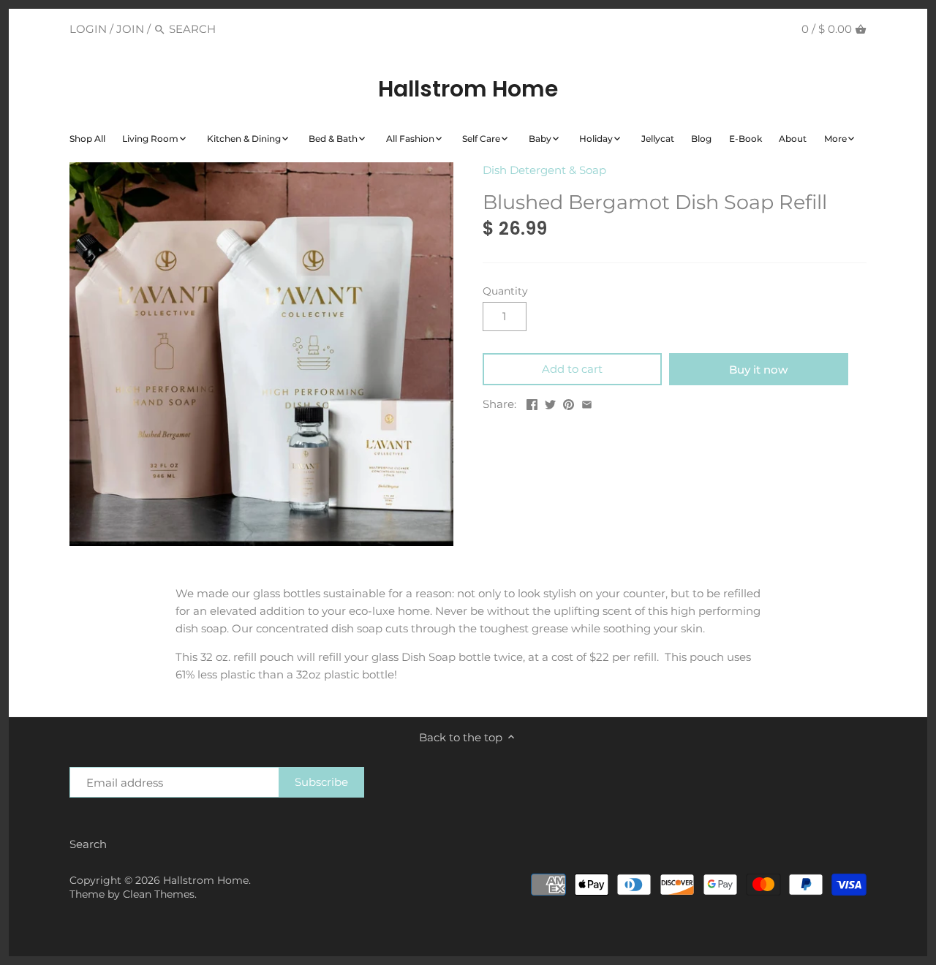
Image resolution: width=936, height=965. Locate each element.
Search (88, 844)
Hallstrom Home (468, 89)
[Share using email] (586, 402)
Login (88, 29)
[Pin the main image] (568, 402)
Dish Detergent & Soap (544, 170)
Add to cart (572, 369)
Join (130, 29)
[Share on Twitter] (550, 402)
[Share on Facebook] (531, 402)
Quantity (505, 291)
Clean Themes (159, 894)
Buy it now (758, 369)
